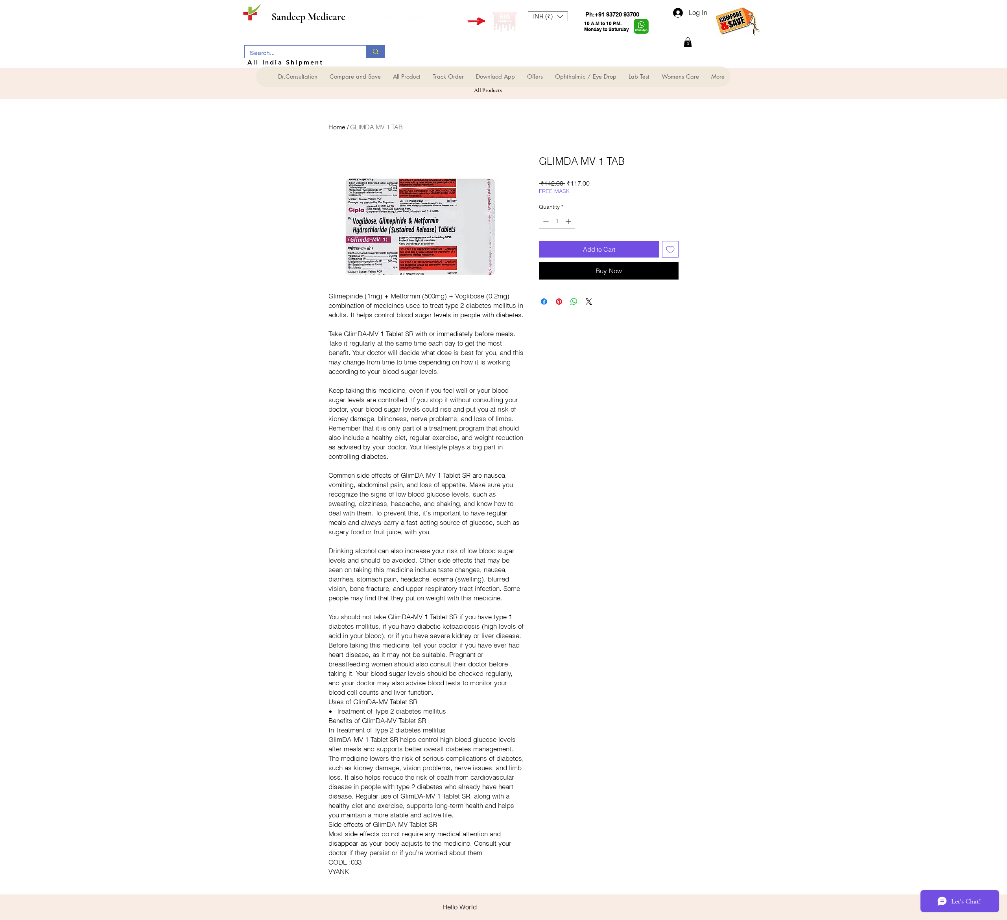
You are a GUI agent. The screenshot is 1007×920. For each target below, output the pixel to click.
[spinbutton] (557, 221)
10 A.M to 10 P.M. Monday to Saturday (606, 26)
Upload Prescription (400, 16)
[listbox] (548, 16)
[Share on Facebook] (544, 301)
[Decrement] (545, 221)
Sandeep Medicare (308, 17)
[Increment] (569, 221)
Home (336, 127)
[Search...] (375, 52)
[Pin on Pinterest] (559, 301)
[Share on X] (589, 301)
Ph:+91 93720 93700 (612, 14)
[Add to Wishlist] (670, 249)
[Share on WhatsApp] (574, 301)
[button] (548, 16)
